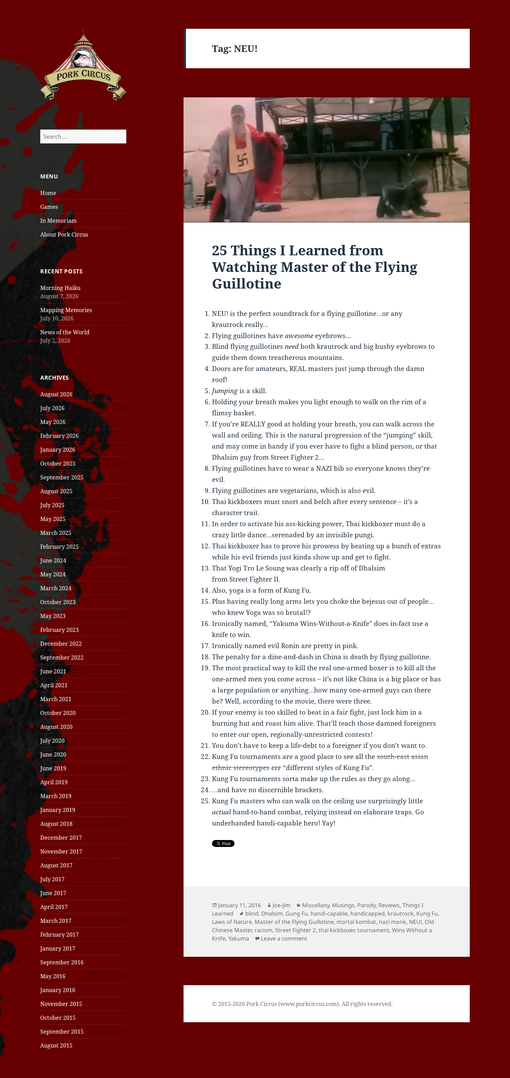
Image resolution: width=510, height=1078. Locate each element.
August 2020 (56, 727)
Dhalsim (272, 913)
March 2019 (55, 796)
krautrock (401, 913)
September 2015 (62, 1031)
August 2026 (56, 394)
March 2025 (55, 533)
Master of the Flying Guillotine (294, 922)
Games (49, 207)
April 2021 (54, 685)
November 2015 (61, 1004)
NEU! (415, 922)
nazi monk (392, 922)
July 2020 (52, 740)
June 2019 (53, 768)
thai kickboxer (336, 930)
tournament (373, 930)
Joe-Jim (281, 905)
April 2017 (54, 907)
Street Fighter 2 (295, 930)
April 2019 (54, 782)
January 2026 (57, 449)
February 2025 (59, 546)
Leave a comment (284, 938)
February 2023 (59, 630)
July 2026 (52, 408)
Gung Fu (297, 913)
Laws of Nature (232, 922)
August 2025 (56, 491)
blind (251, 913)
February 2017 (59, 934)
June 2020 (53, 754)
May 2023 (53, 616)
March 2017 (55, 921)
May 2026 (53, 422)
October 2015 (58, 1018)
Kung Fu (427, 913)
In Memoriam (58, 220)
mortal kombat (356, 922)
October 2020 (58, 713)
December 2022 (61, 643)
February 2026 (59, 436)
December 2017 (61, 837)
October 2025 (58, 463)
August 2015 (56, 1045)
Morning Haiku (60, 288)
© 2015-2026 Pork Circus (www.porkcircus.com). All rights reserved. (302, 1004)
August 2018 (56, 824)
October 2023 (58, 602)
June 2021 (53, 671)
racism (263, 930)
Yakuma (238, 938)
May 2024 (53, 574)
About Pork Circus (64, 234)
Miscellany (315, 905)
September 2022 (62, 657)
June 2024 (53, 560)
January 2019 (57, 810)
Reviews (389, 905)
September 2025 (62, 477)
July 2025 (52, 505)
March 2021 (55, 699)
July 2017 (52, 879)
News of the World (65, 332)
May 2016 (53, 976)
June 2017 (53, 893)
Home (48, 193)
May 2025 (53, 519)
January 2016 (57, 990)
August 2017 (56, 865)
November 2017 (61, 851)
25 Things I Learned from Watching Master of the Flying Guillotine (314, 266)
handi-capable (329, 913)
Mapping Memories (66, 310)
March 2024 (55, 588)
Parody (366, 905)
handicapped (367, 913)
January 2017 (57, 948)
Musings (343, 905)
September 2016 (62, 962)
